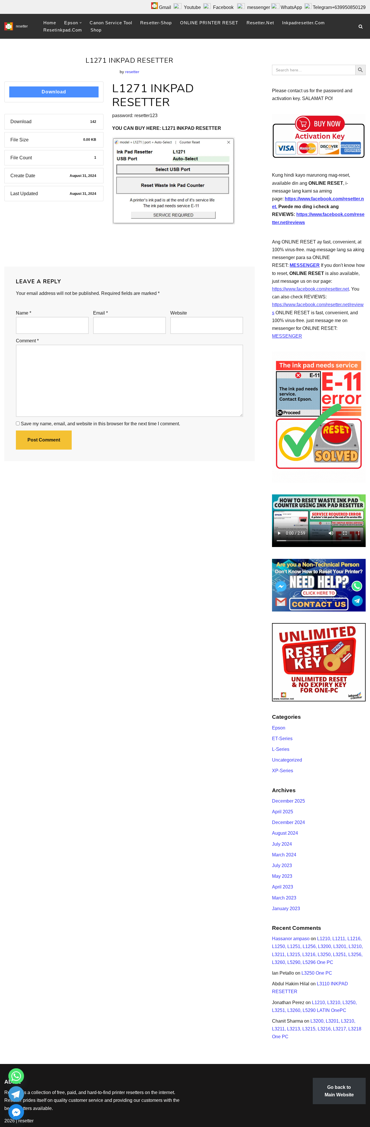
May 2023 (282, 876)
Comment (27, 340)
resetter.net (260, 22)
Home (49, 22)
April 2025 (282, 811)
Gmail (164, 7)
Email (100, 313)
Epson (278, 727)
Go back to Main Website (339, 1091)
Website (178, 313)
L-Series (280, 749)
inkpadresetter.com (303, 22)
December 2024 (288, 822)
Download (54, 91)
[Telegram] (16, 1094)
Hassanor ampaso (291, 938)
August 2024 (285, 833)
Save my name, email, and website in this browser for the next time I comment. (100, 423)
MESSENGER (305, 265)
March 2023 (284, 897)
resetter (132, 71)
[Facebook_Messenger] (16, 1112)
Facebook (222, 7)
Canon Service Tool (111, 22)
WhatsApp (291, 7)
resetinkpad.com (62, 29)
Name (23, 313)
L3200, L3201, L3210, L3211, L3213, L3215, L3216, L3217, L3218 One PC (316, 1029)
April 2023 (282, 886)
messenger (257, 7)
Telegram (322, 7)
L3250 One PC (316, 973)
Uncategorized (287, 760)
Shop (95, 29)
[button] (80, 23)
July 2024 (282, 844)
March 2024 (284, 854)
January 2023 (286, 908)
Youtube (192, 7)
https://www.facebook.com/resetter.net (310, 289)
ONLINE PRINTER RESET (209, 22)
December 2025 (288, 801)
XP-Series (282, 770)
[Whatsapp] (16, 1076)
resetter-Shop (156, 22)
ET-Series (282, 738)
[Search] (360, 26)
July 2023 (282, 865)
